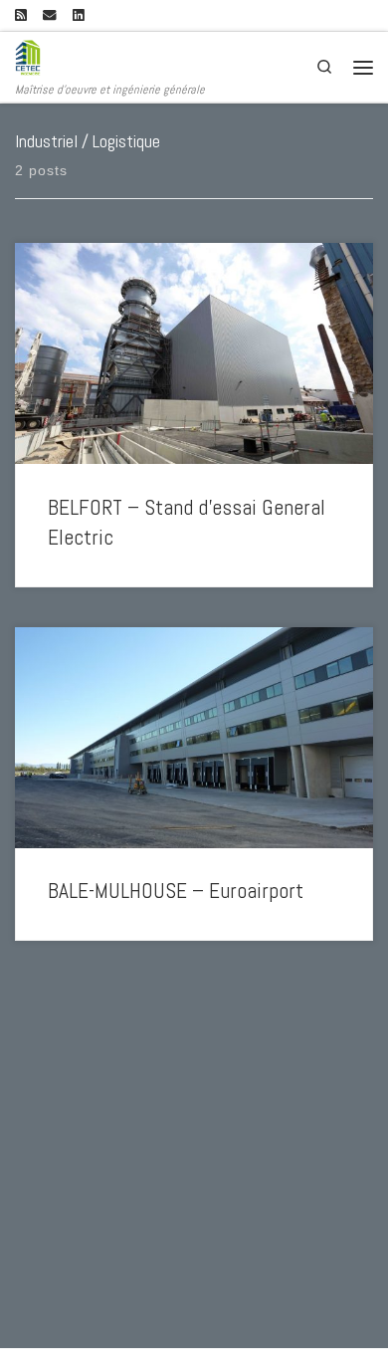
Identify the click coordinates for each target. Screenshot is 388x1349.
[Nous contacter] (50, 15)
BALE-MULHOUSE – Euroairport (175, 890)
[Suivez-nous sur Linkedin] (79, 15)
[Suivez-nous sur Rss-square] (21, 15)
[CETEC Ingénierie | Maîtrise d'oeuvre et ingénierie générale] (28, 56)
